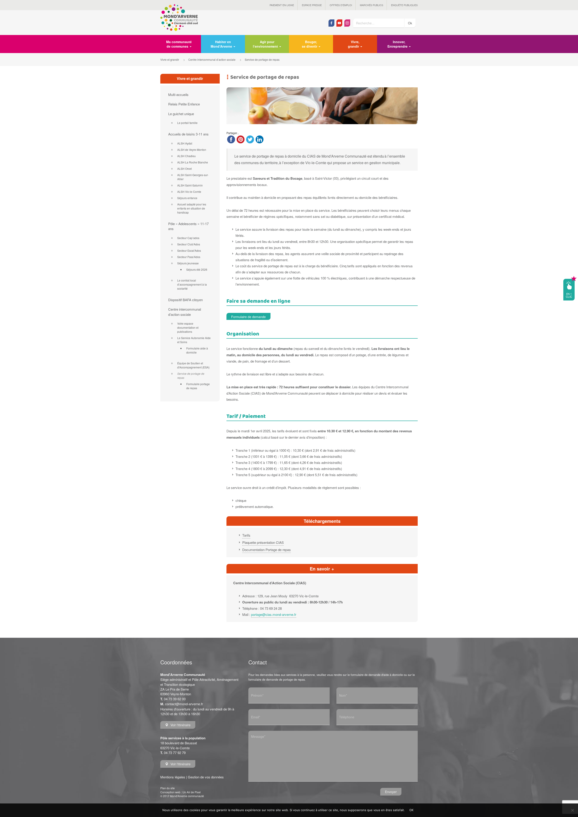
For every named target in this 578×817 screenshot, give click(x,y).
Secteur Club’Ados (188, 244)
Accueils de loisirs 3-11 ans (188, 134)
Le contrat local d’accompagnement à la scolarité (192, 284)
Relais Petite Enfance (184, 104)
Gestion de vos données (206, 777)
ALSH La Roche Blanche (192, 162)
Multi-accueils (178, 94)
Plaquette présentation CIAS (263, 542)
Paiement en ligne (282, 5)
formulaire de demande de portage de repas (276, 679)
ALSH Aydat (184, 143)
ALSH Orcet (184, 168)
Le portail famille (187, 123)
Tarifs (246, 535)
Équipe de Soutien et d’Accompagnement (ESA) (193, 365)
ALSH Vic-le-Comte (189, 191)
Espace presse (312, 5)
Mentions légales (172, 777)
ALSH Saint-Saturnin (190, 185)
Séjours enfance (187, 198)
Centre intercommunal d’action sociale (184, 312)
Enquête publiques (404, 5)
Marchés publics (371, 5)
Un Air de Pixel (191, 792)
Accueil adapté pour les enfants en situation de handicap (191, 208)
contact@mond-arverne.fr (184, 703)
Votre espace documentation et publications (187, 327)
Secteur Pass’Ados (188, 257)
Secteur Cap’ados (188, 238)
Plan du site (167, 788)
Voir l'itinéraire (180, 725)
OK (411, 810)
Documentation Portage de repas (266, 549)
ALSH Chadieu (186, 156)
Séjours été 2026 (196, 269)
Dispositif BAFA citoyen (185, 299)
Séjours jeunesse (188, 263)
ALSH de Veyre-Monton (191, 149)
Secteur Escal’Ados (189, 250)
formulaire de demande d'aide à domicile (377, 675)
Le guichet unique (181, 113)
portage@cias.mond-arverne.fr (273, 614)
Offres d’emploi (341, 5)
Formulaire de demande (248, 316)
